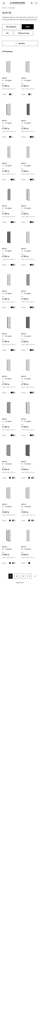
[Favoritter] (36, 3)
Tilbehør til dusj (23, 33)
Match (27, 27)
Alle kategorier (11, 27)
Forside (4, 8)
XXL (7, 33)
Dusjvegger (11, 8)
